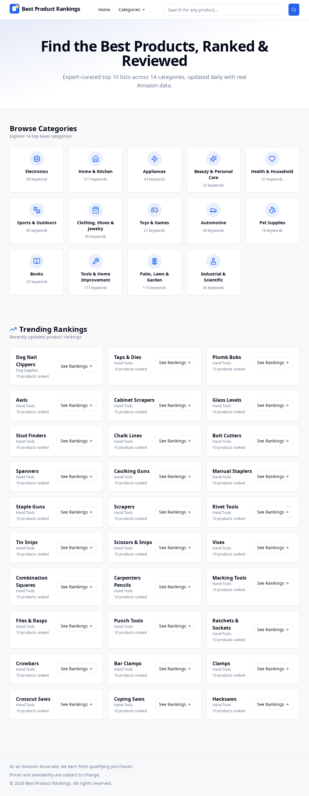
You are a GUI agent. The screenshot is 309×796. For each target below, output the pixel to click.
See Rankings (74, 366)
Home (104, 9)
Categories (129, 9)
